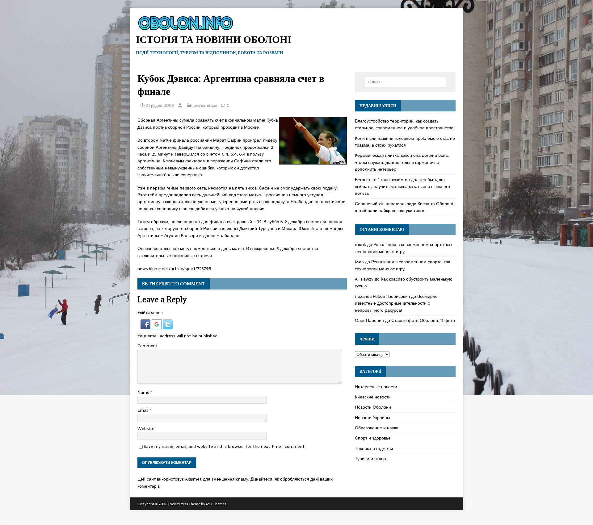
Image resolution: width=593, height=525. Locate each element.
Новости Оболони (373, 407)
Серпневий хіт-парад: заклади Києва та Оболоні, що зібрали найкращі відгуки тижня (404, 207)
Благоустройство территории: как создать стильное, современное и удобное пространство (404, 124)
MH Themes (216, 504)
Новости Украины (372, 417)
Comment (147, 345)
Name (144, 392)
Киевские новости (373, 397)
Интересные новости (376, 386)
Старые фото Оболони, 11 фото (423, 320)
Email (143, 410)
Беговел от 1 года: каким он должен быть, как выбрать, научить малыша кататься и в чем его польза (402, 186)
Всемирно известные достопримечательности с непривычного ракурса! (396, 303)
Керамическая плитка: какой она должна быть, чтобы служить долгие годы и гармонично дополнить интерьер (402, 162)
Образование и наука (376, 427)
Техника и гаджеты (374, 448)
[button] (146, 325)
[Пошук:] (405, 82)
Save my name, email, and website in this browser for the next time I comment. (224, 446)
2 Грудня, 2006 (160, 105)
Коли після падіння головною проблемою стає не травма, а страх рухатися (405, 141)
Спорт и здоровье (373, 438)
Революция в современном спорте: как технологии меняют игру (403, 248)
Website (145, 428)
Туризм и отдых (370, 458)
